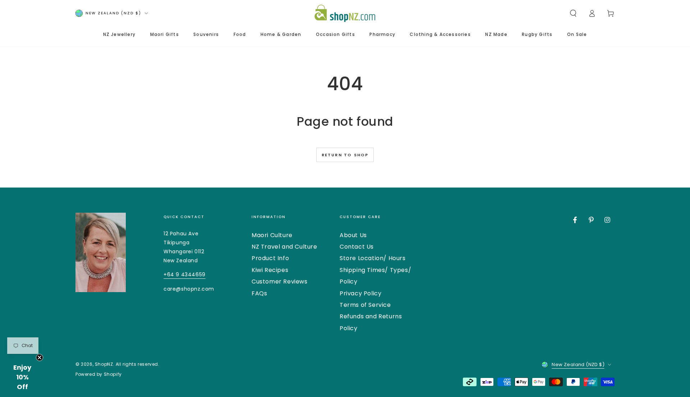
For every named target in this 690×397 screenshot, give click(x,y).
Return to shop (345, 155)
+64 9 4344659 (185, 274)
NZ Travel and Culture (284, 247)
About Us (353, 235)
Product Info (270, 258)
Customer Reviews (280, 281)
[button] (573, 13)
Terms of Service (365, 305)
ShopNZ (104, 364)
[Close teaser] (39, 357)
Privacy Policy (360, 293)
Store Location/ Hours (373, 258)
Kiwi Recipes (270, 270)
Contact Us (357, 247)
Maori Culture (272, 235)
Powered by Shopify (98, 374)
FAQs (259, 293)
